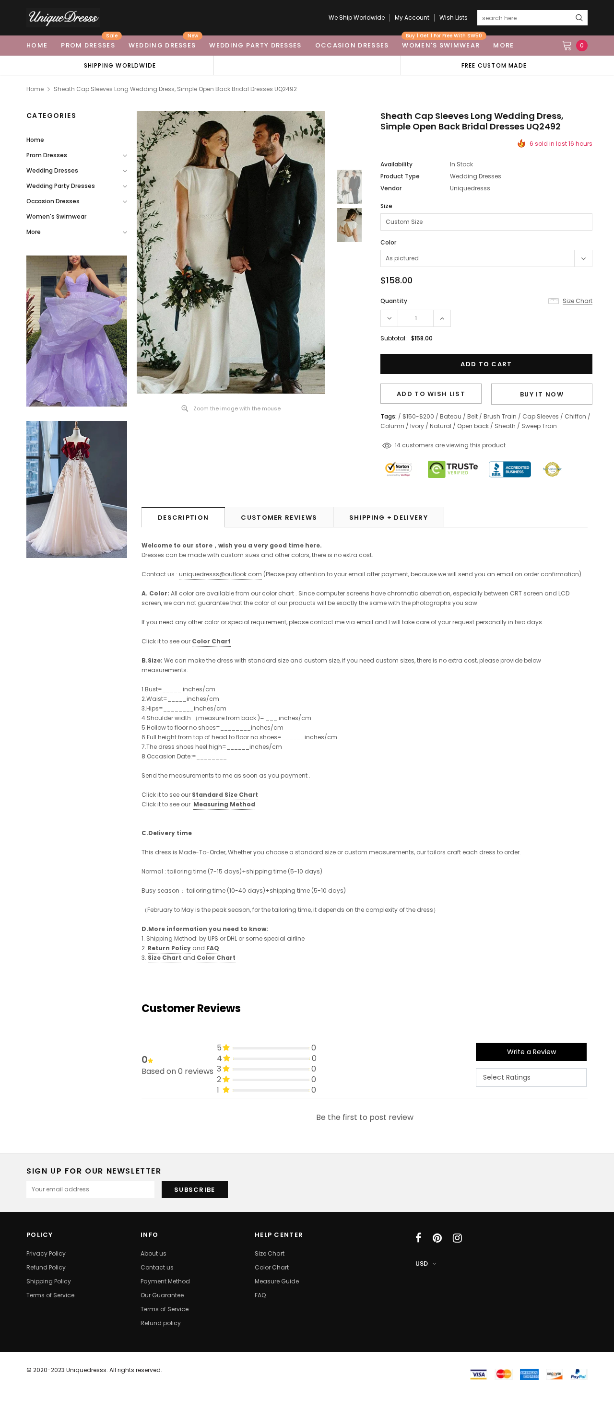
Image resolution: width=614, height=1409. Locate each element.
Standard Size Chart (225, 795)
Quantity (393, 301)
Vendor (390, 188)
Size (386, 206)
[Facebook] (418, 1238)
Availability (396, 164)
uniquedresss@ (220, 574)
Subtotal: (393, 338)
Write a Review (531, 1052)
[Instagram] (457, 1238)
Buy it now (542, 394)
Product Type (400, 176)
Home (35, 89)
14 (398, 445)
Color (388, 242)
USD (421, 1263)
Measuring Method (224, 804)
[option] (119, 65)
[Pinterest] (437, 1238)
